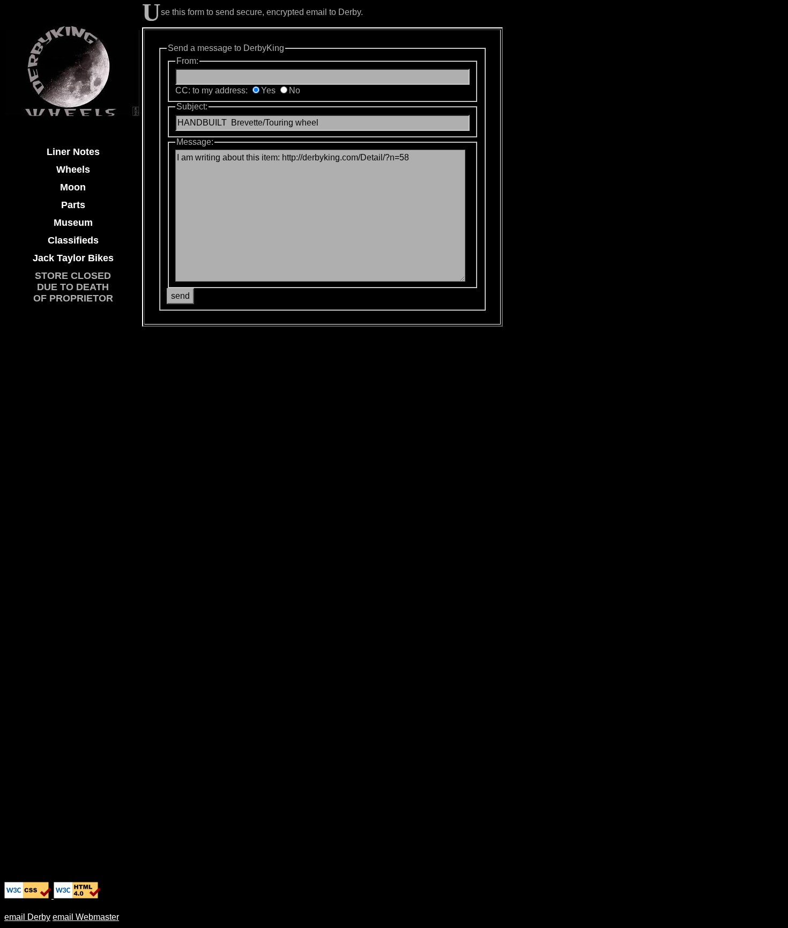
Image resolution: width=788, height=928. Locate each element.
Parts (73, 205)
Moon (73, 187)
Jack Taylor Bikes (73, 258)
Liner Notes (73, 151)
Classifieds (73, 240)
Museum (73, 222)
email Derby (27, 917)
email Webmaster (86, 917)
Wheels (73, 169)
